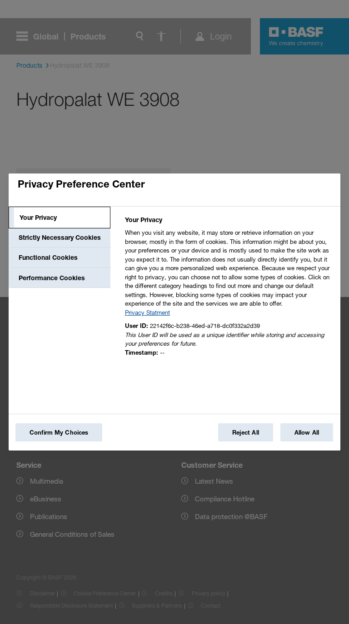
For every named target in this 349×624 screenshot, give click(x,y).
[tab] (60, 218)
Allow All (306, 432)
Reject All (245, 432)
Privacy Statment (147, 312)
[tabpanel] (228, 289)
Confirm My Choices (59, 432)
